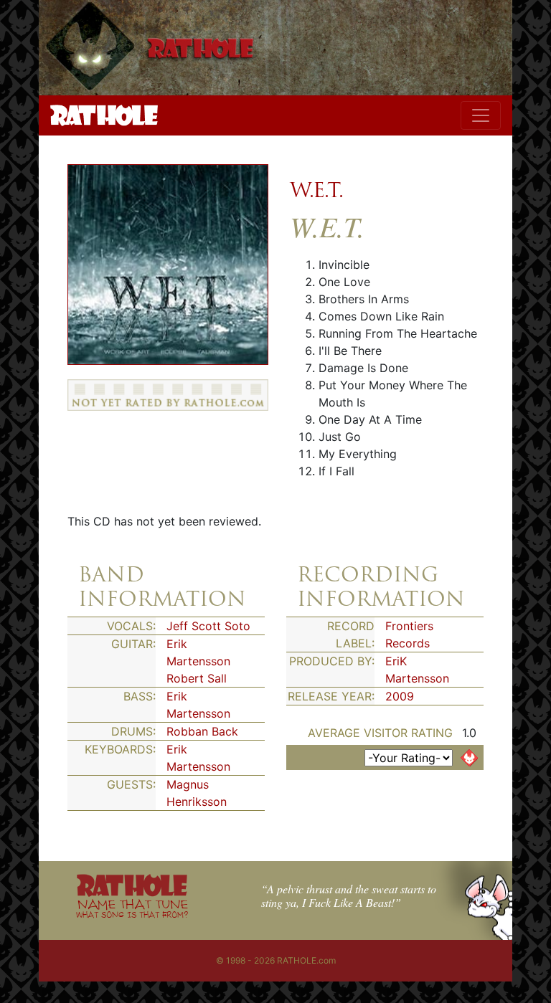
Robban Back (202, 731)
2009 (399, 696)
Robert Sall (196, 678)
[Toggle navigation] (481, 115)
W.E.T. (317, 190)
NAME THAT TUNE (132, 908)
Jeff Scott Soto (208, 626)
